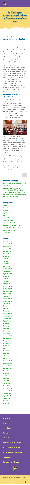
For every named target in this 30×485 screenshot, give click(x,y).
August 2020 (7, 294)
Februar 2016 (7, 383)
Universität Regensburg (17, 140)
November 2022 (7, 246)
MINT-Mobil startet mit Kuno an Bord (14, 186)
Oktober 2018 (7, 319)
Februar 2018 (7, 331)
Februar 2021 (7, 284)
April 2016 (6, 378)
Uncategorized (7, 233)
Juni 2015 (6, 403)
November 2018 (7, 316)
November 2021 (7, 269)
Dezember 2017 (7, 333)
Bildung (5, 208)
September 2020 (7, 291)
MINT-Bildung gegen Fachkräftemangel (14, 183)
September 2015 (7, 396)
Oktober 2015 (7, 393)
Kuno (4, 215)
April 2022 (6, 261)
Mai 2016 (5, 376)
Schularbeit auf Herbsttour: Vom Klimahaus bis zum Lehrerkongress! (13, 189)
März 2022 (6, 264)
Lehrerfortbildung (8, 220)
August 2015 (6, 398)
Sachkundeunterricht (9, 230)
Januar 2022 (6, 266)
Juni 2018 (6, 324)
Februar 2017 (6, 356)
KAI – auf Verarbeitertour (10, 197)
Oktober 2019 (7, 304)
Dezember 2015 (7, 388)
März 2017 (6, 353)
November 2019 (7, 301)
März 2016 (6, 381)
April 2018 (6, 326)
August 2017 (6, 341)
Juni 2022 (6, 256)
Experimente (6, 213)
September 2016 (7, 368)
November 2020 (7, 289)
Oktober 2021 (7, 271)
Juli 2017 (5, 343)
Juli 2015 (5, 401)
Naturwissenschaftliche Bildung (12, 225)
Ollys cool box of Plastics (12, 152)
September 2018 (7, 321)
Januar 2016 (6, 386)
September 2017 (7, 338)
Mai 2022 (5, 259)
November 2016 (7, 363)
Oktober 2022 (7, 249)
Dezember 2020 (7, 286)
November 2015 (7, 391)
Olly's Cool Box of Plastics (11, 228)
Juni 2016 (6, 373)
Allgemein (6, 205)
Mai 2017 (5, 348)
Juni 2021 (6, 276)
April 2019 (6, 311)
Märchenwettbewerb (9, 223)
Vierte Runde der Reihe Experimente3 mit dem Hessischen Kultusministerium (14, 193)
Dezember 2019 (7, 299)
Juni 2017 (6, 346)
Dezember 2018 (7, 314)
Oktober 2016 (7, 366)
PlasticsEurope (9, 101)
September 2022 (7, 251)
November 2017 (7, 336)
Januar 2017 (6, 358)
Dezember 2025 (7, 241)
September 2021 (7, 274)
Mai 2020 (5, 296)
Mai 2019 (5, 309)
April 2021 (6, 281)
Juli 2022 (6, 254)
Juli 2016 (5, 371)
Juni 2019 (6, 306)
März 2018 (6, 329)
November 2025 (7, 244)
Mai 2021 (5, 279)
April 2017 (6, 351)
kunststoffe (6, 218)
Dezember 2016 (7, 361)
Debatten (5, 210)
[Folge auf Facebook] (25, 482)
